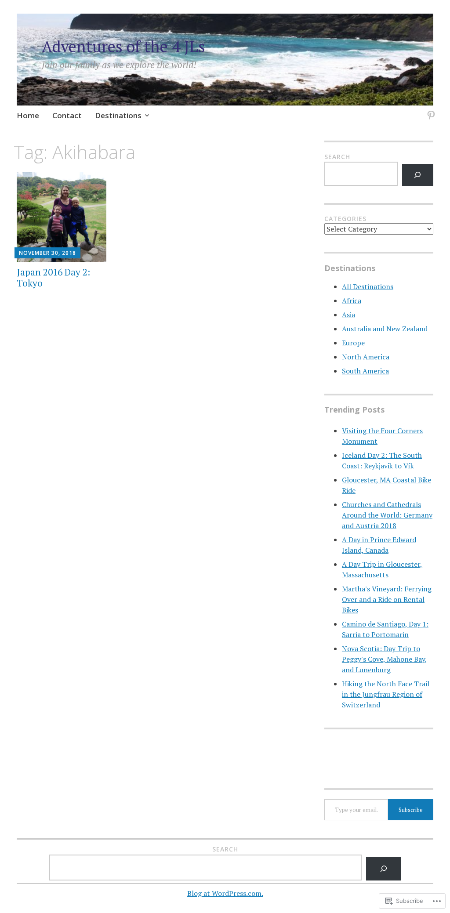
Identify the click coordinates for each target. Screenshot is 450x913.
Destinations (118, 115)
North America (365, 357)
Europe (353, 343)
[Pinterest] (429, 110)
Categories (345, 218)
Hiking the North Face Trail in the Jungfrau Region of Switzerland (385, 694)
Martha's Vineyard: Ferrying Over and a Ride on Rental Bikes (387, 599)
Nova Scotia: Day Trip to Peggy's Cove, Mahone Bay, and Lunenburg (384, 659)
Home (28, 115)
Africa (351, 300)
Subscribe (411, 810)
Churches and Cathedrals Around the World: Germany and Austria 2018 (387, 515)
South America (365, 371)
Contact (67, 115)
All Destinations (367, 286)
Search (337, 156)
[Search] (417, 174)
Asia (348, 314)
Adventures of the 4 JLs (123, 46)
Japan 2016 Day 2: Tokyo (53, 277)
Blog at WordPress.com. (225, 893)
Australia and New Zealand (385, 328)
